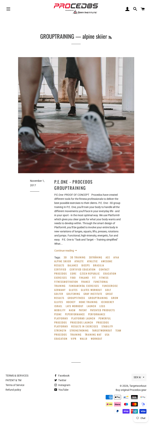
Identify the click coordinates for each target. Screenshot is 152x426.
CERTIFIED (60, 269)
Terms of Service (15, 385)
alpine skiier (62, 261)
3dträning (96, 257)
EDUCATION (109, 273)
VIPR (74, 338)
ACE (108, 257)
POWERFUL (105, 318)
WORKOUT (96, 338)
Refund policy (13, 389)
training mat (93, 334)
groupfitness (76, 298)
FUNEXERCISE (110, 286)
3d (65, 257)
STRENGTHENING (79, 330)
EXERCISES (60, 277)
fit (94, 277)
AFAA (116, 257)
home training (88, 302)
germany (60, 290)
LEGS (102, 306)
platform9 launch (83, 318)
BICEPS (86, 265)
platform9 (61, 318)
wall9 (84, 338)
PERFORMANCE (96, 314)
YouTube (63, 389)
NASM (72, 310)
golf (108, 290)
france (85, 282)
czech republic (90, 273)
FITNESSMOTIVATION (66, 282)
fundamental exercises (84, 286)
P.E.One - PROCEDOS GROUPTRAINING (73, 185)
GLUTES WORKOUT (91, 290)
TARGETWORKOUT (102, 330)
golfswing (73, 294)
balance (73, 265)
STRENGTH (60, 330)
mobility (60, 310)
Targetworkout (137, 385)
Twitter (62, 380)
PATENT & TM (13, 380)
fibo (73, 277)
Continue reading (64, 250)
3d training (77, 257)
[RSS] (110, 37)
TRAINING (76, 334)
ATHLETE (79, 261)
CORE (73, 273)
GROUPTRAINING (57, 36)
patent (83, 310)
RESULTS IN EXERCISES (84, 326)
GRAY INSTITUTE (93, 294)
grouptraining (98, 298)
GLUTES (73, 290)
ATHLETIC (92, 261)
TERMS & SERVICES (17, 375)
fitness (104, 277)
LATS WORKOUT (74, 306)
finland (84, 277)
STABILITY (107, 326)
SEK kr (137, 377)
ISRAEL (58, 306)
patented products (102, 310)
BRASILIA (98, 265)
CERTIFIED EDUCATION (83, 269)
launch (91, 306)
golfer (58, 294)
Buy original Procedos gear (131, 389)
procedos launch (81, 322)
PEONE (58, 314)
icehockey (107, 302)
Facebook (64, 375)
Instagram (64, 385)
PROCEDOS (60, 322)
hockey (71, 302)
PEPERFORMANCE (75, 314)
